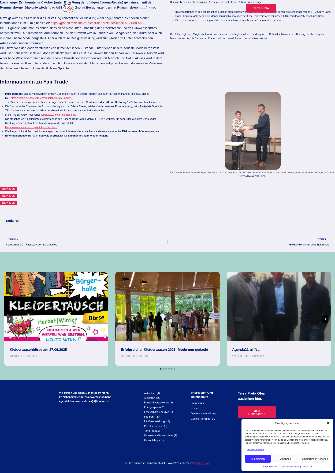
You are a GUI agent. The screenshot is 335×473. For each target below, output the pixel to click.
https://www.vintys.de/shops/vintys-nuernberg (31, 127)
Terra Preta (261, 8)
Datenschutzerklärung (290, 467)
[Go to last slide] (10, 319)
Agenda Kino (258, 356)
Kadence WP (202, 462)
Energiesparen (152, 407)
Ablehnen (285, 458)
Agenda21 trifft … (247, 349)
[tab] (160, 369)
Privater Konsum (153, 426)
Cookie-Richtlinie (270, 467)
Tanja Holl (13, 220)
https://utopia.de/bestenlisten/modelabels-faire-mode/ (41, 97)
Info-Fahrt (149, 416)
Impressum (308, 467)
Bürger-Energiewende (156, 402)
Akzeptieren (258, 458)
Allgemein (149, 397)
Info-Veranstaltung (154, 421)
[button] (328, 423)
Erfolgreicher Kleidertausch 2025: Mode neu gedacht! (165, 349)
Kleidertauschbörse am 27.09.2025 (38, 349)
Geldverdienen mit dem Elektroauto (309, 242)
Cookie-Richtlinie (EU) (203, 418)
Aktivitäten (150, 393)
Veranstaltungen (179, 8)
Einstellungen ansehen (315, 458)
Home (125, 8)
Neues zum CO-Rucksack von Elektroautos (31, 242)
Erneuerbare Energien (156, 411)
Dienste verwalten (255, 449)
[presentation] (56, 306)
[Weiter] (325, 319)
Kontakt (195, 408)
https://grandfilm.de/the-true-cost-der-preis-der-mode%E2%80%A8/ (97, 23)
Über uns (139, 8)
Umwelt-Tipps (204, 8)
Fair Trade (32, 356)
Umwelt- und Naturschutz (158, 435)
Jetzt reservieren (256, 412)
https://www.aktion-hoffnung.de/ (58, 114)
